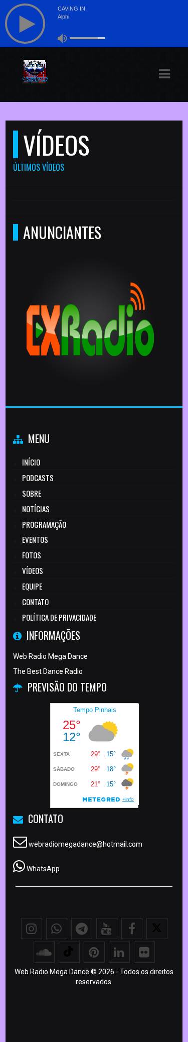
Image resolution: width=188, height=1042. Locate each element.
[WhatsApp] (56, 928)
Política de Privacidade (59, 617)
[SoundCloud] (44, 952)
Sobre (31, 493)
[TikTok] (69, 952)
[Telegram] (81, 928)
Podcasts (38, 477)
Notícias (36, 508)
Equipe (32, 586)
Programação (44, 524)
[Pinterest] (94, 952)
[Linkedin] (119, 952)
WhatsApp (43, 869)
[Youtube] (106, 928)
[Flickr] (144, 952)
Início (31, 462)
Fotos (31, 554)
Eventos (35, 539)
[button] (164, 74)
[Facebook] (131, 928)
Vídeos (32, 570)
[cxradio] (90, 302)
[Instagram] (31, 928)
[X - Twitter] (156, 928)
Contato (35, 601)
